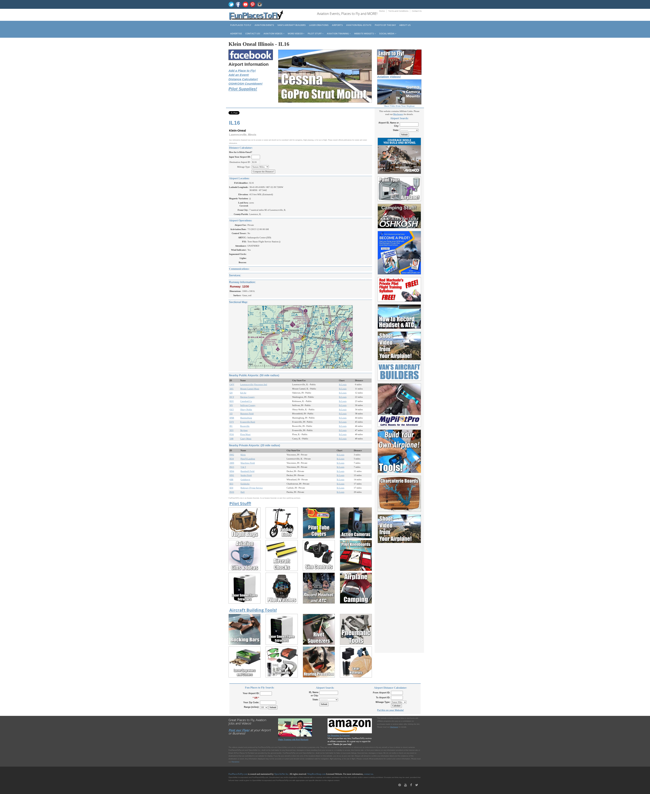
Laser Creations (319, 25)
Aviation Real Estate (358, 25)
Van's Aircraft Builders (291, 25)
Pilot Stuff (315, 33)
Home (382, 11)
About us (405, 25)
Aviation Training (338, 33)
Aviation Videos (273, 33)
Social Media (387, 33)
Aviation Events (264, 25)
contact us (368, 774)
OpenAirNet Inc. (281, 774)
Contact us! (252, 33)
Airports (337, 25)
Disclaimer (235, 762)
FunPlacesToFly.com (238, 774)
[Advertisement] (399, 596)
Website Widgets (364, 33)
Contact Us (416, 11)
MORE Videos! (295, 33)
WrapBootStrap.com (316, 774)
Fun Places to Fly (240, 25)
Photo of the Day (385, 25)
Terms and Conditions (398, 11)
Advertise (236, 33)
